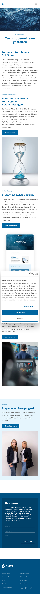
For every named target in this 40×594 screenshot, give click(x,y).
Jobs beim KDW (24, 573)
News (3, 580)
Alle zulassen (20, 312)
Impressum (23, 580)
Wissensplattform (7, 587)
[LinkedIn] (21, 587)
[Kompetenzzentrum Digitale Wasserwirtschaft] (3, 4)
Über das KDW (6, 573)
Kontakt (4, 583)
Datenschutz (23, 576)
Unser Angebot (6, 576)
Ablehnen (20, 318)
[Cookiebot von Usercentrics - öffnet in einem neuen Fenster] (29, 273)
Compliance (23, 583)
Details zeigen (29, 306)
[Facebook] (31, 587)
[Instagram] (26, 587)
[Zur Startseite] (7, 566)
